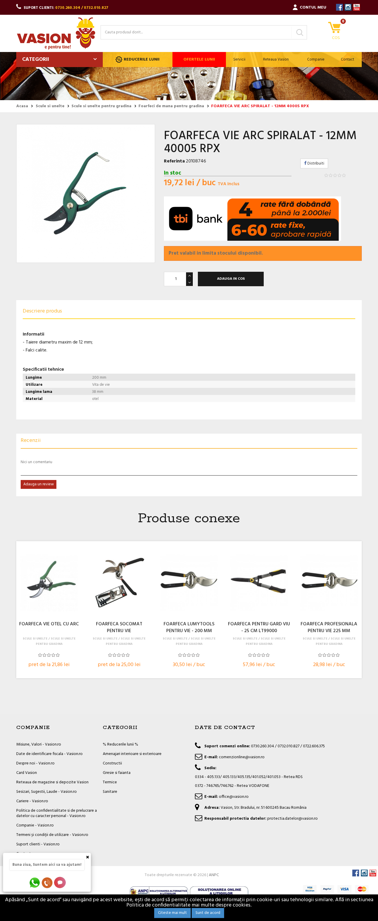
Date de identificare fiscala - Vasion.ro (49, 754)
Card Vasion (26, 772)
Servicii (239, 59)
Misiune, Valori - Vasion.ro (38, 744)
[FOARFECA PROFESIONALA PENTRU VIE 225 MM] (329, 583)
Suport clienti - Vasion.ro (38, 844)
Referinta (174, 161)
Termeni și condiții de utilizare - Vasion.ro (52, 834)
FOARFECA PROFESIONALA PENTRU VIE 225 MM (329, 627)
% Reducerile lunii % (120, 744)
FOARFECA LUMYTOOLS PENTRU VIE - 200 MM (189, 627)
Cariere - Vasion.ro (32, 801)
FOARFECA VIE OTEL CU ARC (49, 624)
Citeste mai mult (172, 912)
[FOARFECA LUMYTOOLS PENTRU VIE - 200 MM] (189, 583)
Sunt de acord (207, 912)
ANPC (214, 875)
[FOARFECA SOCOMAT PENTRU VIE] (119, 583)
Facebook (339, 7)
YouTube (356, 7)
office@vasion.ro (234, 796)
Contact (347, 59)
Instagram (348, 7)
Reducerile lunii (141, 59)
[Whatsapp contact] (35, 882)
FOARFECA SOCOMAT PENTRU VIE (119, 627)
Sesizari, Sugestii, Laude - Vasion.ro (46, 791)
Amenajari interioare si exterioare (132, 754)
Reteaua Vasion (276, 59)
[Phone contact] (48, 882)
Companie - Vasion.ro (35, 825)
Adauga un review (38, 484)
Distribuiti (315, 163)
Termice (110, 782)
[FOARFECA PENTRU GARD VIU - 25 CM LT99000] (259, 583)
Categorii (35, 59)
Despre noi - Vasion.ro (35, 763)
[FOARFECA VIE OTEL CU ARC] (49, 583)
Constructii (112, 763)
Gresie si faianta (117, 772)
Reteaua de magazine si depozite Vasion (52, 782)
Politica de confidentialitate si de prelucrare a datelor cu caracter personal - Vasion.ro (56, 813)
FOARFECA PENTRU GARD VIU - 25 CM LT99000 (259, 627)
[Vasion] (56, 33)
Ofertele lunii (199, 59)
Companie (316, 59)
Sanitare (110, 791)
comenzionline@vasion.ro (242, 757)
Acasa (22, 106)
